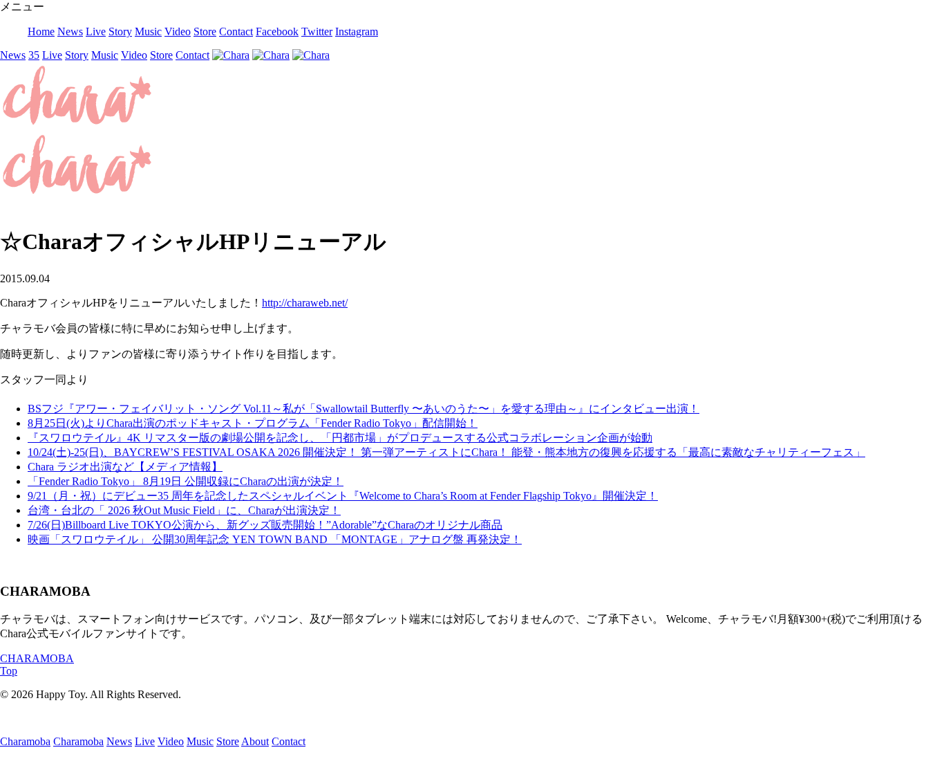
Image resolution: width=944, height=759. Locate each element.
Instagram (356, 31)
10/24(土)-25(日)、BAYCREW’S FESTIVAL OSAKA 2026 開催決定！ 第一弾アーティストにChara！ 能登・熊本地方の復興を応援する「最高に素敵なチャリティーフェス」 (446, 452)
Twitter (316, 31)
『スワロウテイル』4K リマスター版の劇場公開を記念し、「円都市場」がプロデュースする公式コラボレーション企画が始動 (340, 437)
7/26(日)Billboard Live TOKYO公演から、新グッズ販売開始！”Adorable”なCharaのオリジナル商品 (265, 525)
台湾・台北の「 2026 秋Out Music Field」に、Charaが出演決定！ (184, 510)
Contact (236, 31)
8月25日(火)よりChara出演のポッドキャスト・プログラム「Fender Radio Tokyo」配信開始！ (253, 423)
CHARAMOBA (37, 658)
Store (204, 31)
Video (177, 31)
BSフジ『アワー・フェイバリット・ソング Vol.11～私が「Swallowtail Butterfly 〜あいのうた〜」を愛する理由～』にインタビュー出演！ (363, 408)
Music (148, 31)
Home (41, 31)
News (70, 31)
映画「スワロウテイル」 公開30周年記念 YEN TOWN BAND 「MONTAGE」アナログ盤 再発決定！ (275, 539)
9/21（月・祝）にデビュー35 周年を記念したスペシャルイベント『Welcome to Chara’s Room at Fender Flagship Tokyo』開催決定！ (343, 496)
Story (120, 31)
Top (8, 671)
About (255, 741)
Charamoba (25, 741)
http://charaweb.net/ (305, 303)
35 (33, 55)
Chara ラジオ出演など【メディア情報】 (125, 467)
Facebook (277, 31)
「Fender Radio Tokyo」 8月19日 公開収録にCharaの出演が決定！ (185, 481)
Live (96, 31)
